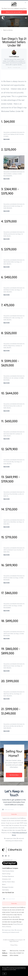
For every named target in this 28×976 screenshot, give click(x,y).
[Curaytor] (9, 864)
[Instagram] (8, 856)
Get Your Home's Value (8, 882)
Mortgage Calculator (7, 887)
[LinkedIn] (5, 856)
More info (18, 969)
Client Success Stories (8, 871)
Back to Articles (8, 30)
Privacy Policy (14, 945)
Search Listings (6, 873)
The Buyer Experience (8, 876)
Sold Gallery (5, 890)
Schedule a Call (6, 879)
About (3, 884)
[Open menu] (26, 18)
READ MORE (6, 139)
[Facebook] (3, 856)
